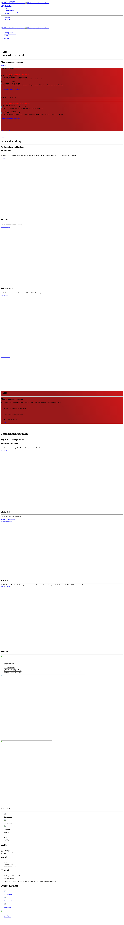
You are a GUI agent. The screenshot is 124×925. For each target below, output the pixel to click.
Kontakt (6, 13)
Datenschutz (7, 19)
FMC (5, 9)
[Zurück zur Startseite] (25, 3)
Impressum (7, 17)
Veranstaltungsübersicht (7, 89)
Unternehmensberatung (11, 12)
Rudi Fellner (4, 422)
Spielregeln (17, 89)
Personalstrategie (5, 227)
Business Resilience (6, 586)
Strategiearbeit (4, 450)
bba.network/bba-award (8, 130)
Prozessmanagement (6, 521)
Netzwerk (3, 65)
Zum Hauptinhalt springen (8, 1)
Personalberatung (9, 10)
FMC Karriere (4, 295)
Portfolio (3, 158)
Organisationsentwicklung (8, 519)
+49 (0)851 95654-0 (6, 6)
